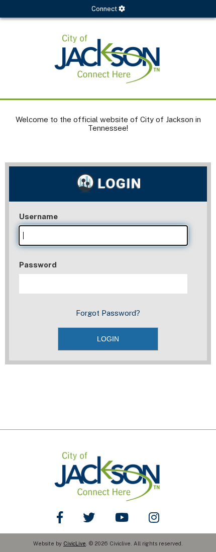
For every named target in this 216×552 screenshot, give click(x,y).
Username (38, 216)
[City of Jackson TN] (108, 58)
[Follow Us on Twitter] (89, 517)
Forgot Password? (108, 313)
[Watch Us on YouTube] (122, 517)
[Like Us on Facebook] (60, 517)
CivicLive (74, 543)
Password (38, 264)
